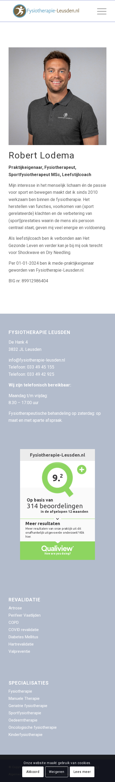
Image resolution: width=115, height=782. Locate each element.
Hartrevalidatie (21, 644)
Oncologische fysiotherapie (33, 727)
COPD (14, 622)
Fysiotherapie (20, 691)
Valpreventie (19, 651)
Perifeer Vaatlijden (25, 615)
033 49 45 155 (41, 367)
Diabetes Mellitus (23, 637)
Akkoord (32, 772)
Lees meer (82, 772)
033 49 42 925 (40, 374)
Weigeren (56, 772)
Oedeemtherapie (23, 720)
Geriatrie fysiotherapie (28, 705)
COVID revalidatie (24, 629)
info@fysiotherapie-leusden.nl (37, 360)
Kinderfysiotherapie (26, 734)
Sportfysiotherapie (25, 713)
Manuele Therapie (24, 698)
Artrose (15, 608)
